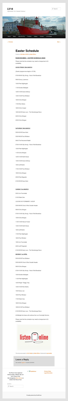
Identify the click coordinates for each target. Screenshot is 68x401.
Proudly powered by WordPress (34, 395)
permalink (49, 353)
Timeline (29, 36)
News (14, 36)
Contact (42, 36)
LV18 (10, 9)
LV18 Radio (49, 36)
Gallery (35, 36)
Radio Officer (33, 54)
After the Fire (21, 36)
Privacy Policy (47, 371)
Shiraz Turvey (19, 378)
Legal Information (48, 373)
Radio (31, 353)
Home (9, 36)
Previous (10, 42)
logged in (23, 362)
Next (59, 42)
